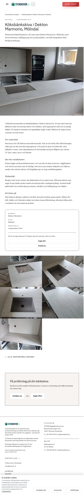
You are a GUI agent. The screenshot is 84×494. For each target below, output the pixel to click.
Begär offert (42, 241)
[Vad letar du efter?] (33, 4)
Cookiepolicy (6, 491)
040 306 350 (50, 450)
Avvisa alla (57, 490)
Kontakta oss (42, 246)
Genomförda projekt (12, 14)
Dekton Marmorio (15, 216)
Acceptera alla (41, 490)
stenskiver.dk (9, 466)
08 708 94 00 (51, 434)
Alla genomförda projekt (20, 357)
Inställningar (74, 490)
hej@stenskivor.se (64, 434)
